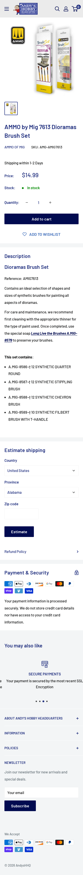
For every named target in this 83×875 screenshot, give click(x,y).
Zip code (11, 503)
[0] (75, 9)
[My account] (66, 8)
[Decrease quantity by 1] (26, 202)
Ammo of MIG (14, 147)
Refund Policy (15, 551)
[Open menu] (6, 9)
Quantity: (11, 202)
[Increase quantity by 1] (50, 202)
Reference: (13, 278)
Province (11, 482)
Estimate (19, 531)
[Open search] (57, 8)
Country (10, 460)
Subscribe (20, 805)
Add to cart (42, 218)
